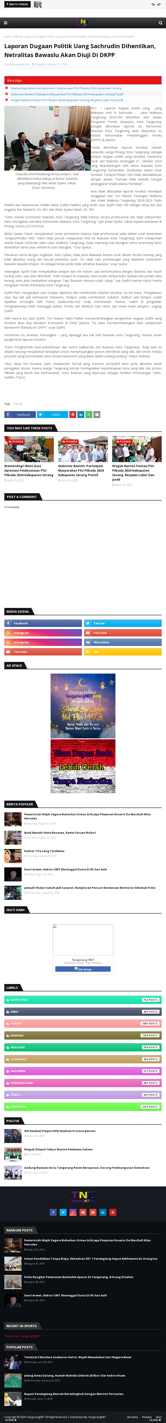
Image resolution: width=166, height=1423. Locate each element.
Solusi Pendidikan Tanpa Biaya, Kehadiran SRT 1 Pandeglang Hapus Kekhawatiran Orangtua (90, 1259)
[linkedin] (102, 1212)
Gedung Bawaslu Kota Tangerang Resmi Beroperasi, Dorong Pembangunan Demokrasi (87, 1168)
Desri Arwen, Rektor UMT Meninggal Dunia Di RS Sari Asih (65, 869)
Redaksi (147, 1417)
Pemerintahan (79, 1083)
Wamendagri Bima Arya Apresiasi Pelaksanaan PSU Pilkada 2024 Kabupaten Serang (66, 88)
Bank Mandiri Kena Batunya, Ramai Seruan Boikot (60, 833)
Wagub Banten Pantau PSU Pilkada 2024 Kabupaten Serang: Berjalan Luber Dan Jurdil (67, 100)
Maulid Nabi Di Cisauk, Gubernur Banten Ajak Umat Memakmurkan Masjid (92, 4)
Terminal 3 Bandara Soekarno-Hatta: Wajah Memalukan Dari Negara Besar (78, 1357)
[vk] (123, 642)
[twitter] (123, 623)
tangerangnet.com (18, 64)
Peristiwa (79, 1107)
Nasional (79, 1047)
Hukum (79, 1024)
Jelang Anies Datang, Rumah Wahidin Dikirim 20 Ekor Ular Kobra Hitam (74, 1375)
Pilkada (18, 36)
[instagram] (43, 632)
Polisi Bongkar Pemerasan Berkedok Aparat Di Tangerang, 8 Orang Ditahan (78, 1277)
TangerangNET (36, 1417)
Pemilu (79, 1095)
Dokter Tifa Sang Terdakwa (44, 851)
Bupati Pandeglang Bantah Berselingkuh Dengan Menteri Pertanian (73, 1394)
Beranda (132, 1417)
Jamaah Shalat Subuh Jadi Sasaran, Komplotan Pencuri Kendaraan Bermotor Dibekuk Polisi (89, 888)
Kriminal (79, 1035)
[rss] (123, 651)
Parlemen (79, 1071)
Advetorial (79, 1000)
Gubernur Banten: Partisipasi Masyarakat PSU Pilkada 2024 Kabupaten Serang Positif (67, 94)
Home (8, 36)
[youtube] (123, 632)
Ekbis (79, 1012)
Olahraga (79, 1059)
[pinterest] (112, 1212)
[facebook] (43, 623)
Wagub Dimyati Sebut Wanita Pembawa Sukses (58, 1149)
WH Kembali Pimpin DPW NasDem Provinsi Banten (60, 1131)
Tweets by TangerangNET (22, 1336)
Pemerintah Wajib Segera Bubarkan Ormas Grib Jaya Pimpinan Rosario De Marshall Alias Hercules (87, 816)
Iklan (159, 1417)
